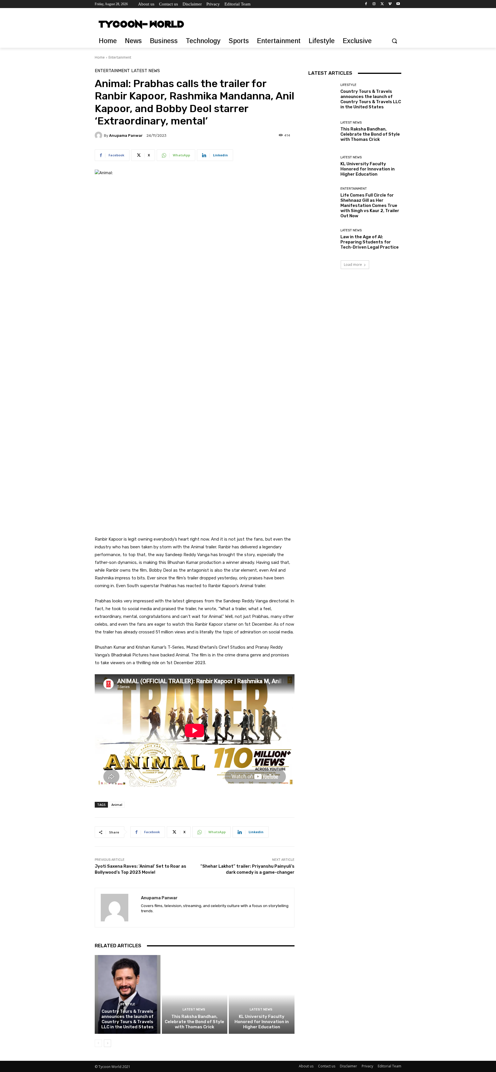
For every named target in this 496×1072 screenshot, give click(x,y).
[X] (382, 4)
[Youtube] (398, 4)
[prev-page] (98, 1043)
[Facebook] (366, 4)
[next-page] (107, 1043)
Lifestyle (127, 1004)
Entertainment (119, 57)
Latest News (145, 71)
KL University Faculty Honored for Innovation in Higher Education (262, 1021)
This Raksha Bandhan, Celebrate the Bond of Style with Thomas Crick (194, 1021)
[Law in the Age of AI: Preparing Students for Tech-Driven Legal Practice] (322, 239)
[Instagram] (374, 4)
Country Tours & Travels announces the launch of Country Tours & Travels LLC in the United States (127, 1019)
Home (100, 57)
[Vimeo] (390, 4)
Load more (353, 264)
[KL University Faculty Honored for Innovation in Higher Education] (261, 994)
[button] (394, 41)
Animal (116, 804)
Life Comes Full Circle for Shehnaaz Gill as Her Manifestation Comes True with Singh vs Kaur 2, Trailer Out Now (369, 205)
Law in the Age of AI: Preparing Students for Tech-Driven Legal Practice (369, 242)
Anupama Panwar (126, 135)
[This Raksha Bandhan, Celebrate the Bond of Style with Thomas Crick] (195, 994)
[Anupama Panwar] (99, 135)
